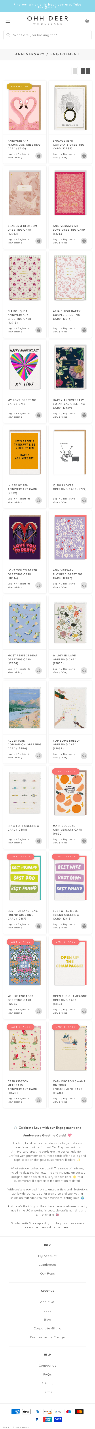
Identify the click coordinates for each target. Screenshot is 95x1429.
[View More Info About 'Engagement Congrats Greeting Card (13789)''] (70, 108)
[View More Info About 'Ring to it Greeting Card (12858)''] (24, 793)
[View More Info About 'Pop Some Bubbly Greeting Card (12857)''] (70, 708)
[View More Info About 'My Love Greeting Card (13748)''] (24, 367)
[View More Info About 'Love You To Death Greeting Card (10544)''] (24, 537)
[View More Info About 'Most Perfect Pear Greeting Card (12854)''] (24, 622)
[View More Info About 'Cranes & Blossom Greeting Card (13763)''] (24, 193)
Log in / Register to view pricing (19, 156)
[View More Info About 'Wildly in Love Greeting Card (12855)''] (70, 622)
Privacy (47, 1383)
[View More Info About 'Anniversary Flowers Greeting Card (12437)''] (70, 537)
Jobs (47, 1311)
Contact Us (48, 1365)
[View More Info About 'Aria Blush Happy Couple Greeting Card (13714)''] (70, 278)
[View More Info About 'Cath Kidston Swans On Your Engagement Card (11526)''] (70, 1048)
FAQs (47, 1374)
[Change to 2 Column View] (85, 71)
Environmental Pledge (47, 1337)
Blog (47, 1319)
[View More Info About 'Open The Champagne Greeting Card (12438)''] (70, 963)
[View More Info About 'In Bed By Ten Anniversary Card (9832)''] (24, 452)
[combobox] (47, 35)
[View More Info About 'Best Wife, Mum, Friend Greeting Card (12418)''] (70, 878)
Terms (47, 1392)
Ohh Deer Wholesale (20, 1427)
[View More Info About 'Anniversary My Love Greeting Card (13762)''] (70, 193)
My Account (47, 1256)
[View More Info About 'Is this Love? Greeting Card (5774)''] (70, 452)
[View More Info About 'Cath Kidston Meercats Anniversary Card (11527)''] (24, 1048)
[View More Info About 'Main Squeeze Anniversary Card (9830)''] (70, 793)
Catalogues (47, 1265)
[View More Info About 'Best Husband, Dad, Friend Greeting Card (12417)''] (24, 878)
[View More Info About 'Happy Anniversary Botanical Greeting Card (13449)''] (70, 367)
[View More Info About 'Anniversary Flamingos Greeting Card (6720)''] (24, 108)
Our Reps (47, 1273)
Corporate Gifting (47, 1328)
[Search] (8, 35)
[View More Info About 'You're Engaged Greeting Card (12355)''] (24, 963)
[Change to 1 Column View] (75, 71)
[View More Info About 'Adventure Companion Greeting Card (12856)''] (24, 708)
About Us (47, 1302)
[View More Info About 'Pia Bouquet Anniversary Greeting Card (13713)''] (24, 278)
